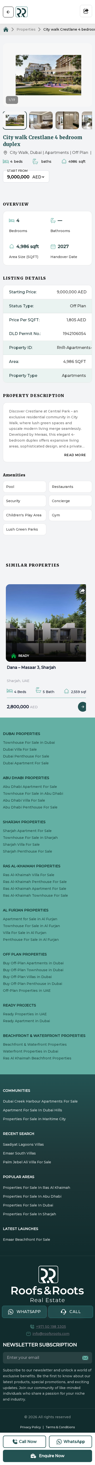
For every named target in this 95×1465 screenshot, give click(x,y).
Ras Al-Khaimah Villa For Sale (28, 875)
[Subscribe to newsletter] (85, 1358)
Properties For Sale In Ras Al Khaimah (36, 1187)
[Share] (86, 11)
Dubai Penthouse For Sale (26, 756)
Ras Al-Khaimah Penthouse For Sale (35, 882)
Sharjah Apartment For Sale (27, 831)
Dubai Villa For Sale (20, 749)
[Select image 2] (41, 120)
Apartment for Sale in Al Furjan (30, 919)
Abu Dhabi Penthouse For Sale (30, 807)
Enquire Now (51, 1455)
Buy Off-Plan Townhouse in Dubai (33, 970)
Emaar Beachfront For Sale (26, 1239)
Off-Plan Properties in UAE (27, 990)
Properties (26, 29)
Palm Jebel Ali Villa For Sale (27, 1162)
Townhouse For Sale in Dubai (29, 742)
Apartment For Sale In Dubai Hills (32, 1110)
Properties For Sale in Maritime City (34, 1119)
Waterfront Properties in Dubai (30, 1051)
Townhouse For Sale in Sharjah (30, 837)
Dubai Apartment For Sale (26, 763)
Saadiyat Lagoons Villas (23, 1144)
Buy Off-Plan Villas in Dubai (27, 977)
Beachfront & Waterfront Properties (35, 1044)
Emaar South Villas (19, 1153)
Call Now (28, 1441)
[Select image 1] (14, 120)
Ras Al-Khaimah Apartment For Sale (34, 888)
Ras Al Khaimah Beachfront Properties (37, 1058)
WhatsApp (74, 1441)
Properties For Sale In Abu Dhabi (32, 1196)
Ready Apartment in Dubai (26, 1021)
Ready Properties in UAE (25, 1014)
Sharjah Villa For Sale (21, 844)
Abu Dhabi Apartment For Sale (30, 786)
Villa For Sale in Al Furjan (24, 933)
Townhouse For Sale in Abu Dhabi (33, 793)
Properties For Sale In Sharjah (29, 1214)
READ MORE (75, 455)
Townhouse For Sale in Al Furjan (31, 926)
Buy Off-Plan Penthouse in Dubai (32, 983)
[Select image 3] (67, 120)
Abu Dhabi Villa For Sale (24, 800)
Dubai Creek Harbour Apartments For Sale (40, 1101)
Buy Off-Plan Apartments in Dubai (33, 963)
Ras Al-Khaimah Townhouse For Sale (35, 895)
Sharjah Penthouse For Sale (27, 851)
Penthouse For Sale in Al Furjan (31, 939)
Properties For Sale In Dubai (28, 1205)
